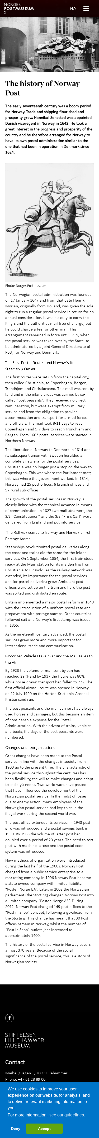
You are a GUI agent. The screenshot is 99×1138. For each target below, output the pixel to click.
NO (73, 8)
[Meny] (88, 8)
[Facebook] (11, 1017)
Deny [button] (15, 1128)
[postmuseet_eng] (19, 8)
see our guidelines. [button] (67, 1115)
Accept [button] (44, 1128)
